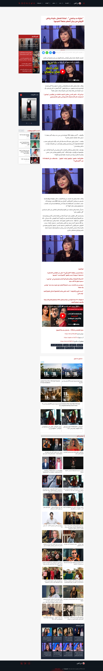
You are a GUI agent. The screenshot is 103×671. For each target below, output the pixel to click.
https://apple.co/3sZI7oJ (71, 337)
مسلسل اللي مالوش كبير (57, 345)
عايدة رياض (80, 345)
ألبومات (46, 3)
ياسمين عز (66, 345)
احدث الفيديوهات (30, 131)
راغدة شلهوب (73, 345)
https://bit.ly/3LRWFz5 (67, 341)
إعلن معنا (57, 668)
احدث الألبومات (34, 94)
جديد (60, 3)
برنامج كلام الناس (78, 347)
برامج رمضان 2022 (69, 347)
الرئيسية (67, 3)
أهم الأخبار (35, 36)
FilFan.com (82, 668)
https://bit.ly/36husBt (71, 334)
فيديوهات (39, 3)
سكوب (53, 3)
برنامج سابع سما (60, 347)
